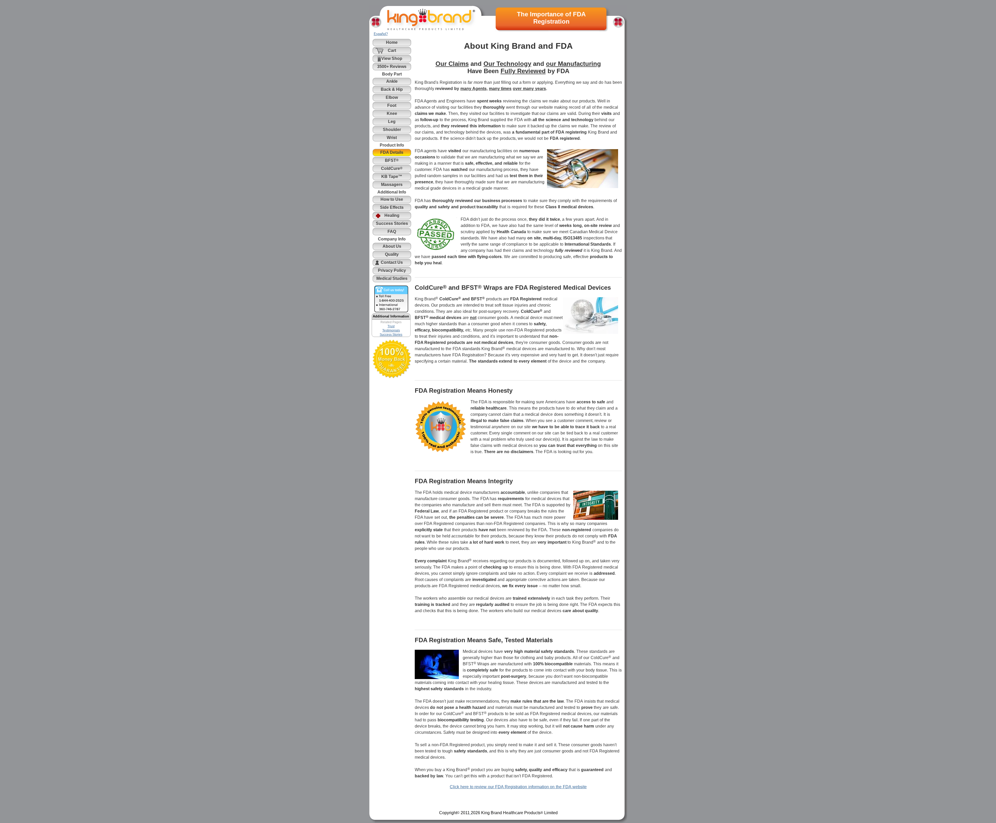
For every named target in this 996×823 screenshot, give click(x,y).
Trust (391, 326)
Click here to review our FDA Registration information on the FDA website (518, 787)
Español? (381, 34)
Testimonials (391, 330)
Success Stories (391, 334)
